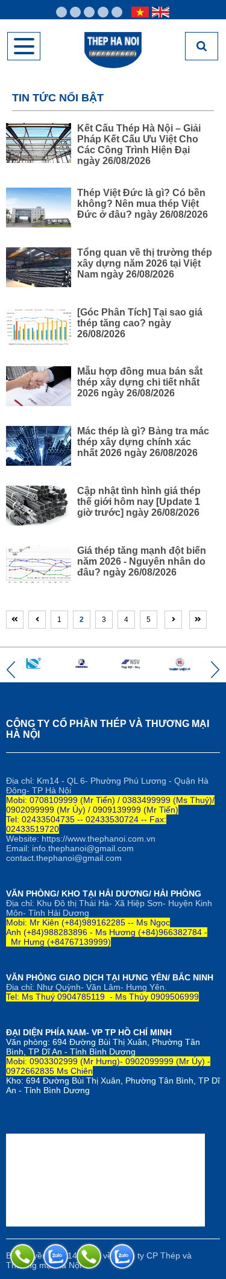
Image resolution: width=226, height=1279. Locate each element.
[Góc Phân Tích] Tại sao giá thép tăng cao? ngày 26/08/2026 (139, 323)
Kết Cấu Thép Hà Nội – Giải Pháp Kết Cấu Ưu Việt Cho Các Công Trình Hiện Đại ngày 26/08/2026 (139, 144)
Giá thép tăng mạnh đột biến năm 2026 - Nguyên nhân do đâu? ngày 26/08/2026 (141, 561)
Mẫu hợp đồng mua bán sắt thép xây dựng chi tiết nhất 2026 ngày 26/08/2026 (139, 382)
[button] (11, 670)
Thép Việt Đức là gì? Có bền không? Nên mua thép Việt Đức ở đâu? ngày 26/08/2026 (142, 204)
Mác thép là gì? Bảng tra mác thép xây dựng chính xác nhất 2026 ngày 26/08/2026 (143, 442)
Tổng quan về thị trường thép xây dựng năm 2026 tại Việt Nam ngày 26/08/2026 (144, 263)
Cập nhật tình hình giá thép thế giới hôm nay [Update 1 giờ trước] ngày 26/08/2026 (139, 502)
